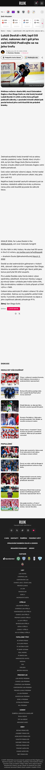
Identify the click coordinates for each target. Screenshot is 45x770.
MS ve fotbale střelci (22, 632)
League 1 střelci (22, 629)
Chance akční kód (22, 751)
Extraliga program (22, 702)
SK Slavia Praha (22, 643)
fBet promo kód (22, 754)
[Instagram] (28, 530)
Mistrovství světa (22, 597)
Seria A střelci (23, 626)
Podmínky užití (35, 538)
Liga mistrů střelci (22, 605)
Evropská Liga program (22, 684)
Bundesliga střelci (22, 623)
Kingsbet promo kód (22, 733)
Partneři (22, 554)
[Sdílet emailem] (23, 313)
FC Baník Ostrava (22, 649)
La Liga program (22, 693)
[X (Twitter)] (17, 530)
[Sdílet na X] (19, 313)
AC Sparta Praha (22, 640)
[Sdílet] (42, 57)
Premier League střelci (22, 617)
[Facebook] (11, 530)
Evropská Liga (22, 576)
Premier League (22, 585)
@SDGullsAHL (7, 244)
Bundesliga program (22, 696)
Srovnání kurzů (22, 722)
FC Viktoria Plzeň (22, 646)
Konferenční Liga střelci (22, 611)
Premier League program (22, 690)
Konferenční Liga (22, 579)
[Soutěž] (36, 3)
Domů (3, 31)
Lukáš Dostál (13, 309)
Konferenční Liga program (23, 687)
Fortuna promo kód (22, 745)
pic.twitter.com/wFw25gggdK (29, 252)
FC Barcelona (22, 655)
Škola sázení (22, 716)
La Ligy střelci (22, 620)
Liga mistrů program (22, 678)
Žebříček (23, 538)
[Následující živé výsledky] (41, 23)
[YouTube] (33, 530)
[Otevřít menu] (42, 12)
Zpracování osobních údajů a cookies (22, 543)
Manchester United (22, 658)
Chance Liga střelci (22, 614)
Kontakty (14, 538)
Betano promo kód (22, 730)
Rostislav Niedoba (13, 53)
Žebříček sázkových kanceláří (22, 713)
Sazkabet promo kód (22, 742)
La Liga (22, 588)
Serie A (22, 594)
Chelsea (22, 667)
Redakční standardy (19, 548)
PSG (22, 664)
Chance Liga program (22, 681)
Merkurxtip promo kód (22, 736)
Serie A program (22, 699)
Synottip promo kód (22, 739)
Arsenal (22, 661)
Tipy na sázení (22, 719)
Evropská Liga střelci (22, 608)
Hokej (9, 31)
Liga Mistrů (22, 573)
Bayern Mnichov (22, 670)
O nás (6, 538)
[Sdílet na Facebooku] (16, 313)
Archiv (31, 548)
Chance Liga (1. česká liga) (22, 582)
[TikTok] (22, 530)
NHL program (22, 705)
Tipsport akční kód (22, 748)
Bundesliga (22, 591)
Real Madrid (22, 652)
